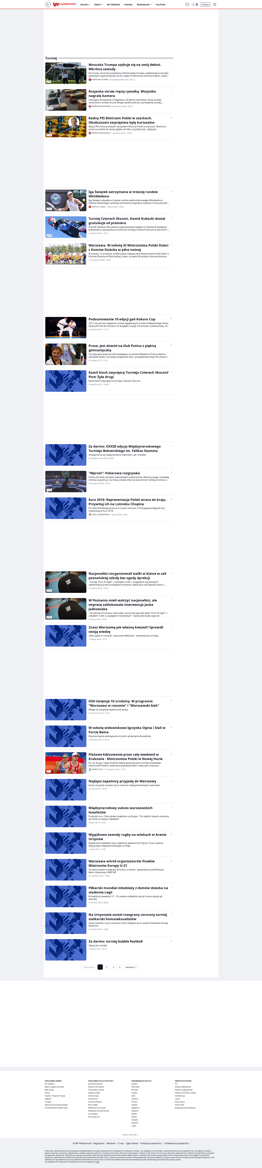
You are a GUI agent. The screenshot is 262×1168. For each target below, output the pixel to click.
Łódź (133, 1096)
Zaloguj (205, 4)
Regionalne (143, 4)
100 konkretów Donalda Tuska (56, 1108)
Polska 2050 (179, 1105)
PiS (176, 1084)
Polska (84, 4)
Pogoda (128, 4)
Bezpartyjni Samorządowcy (185, 1108)
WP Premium (113, 4)
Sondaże (48, 1102)
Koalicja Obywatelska (183, 1087)
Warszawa (135, 1087)
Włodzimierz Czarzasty (96, 1108)
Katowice (135, 1120)
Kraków (134, 1093)
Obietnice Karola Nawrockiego (56, 1105)
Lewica (177, 1099)
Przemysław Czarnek (96, 1090)
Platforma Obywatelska (184, 1090)
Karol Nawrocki (94, 1117)
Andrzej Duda (93, 1096)
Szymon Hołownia (95, 1102)
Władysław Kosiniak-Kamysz (98, 1111)
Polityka (160, 4)
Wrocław (135, 1090)
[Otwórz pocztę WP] (187, 4)
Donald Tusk (92, 1099)
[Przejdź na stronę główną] (48, 6)
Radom (134, 1117)
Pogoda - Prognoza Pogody (55, 1096)
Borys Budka (93, 1105)
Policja (47, 1093)
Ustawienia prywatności (176, 1143)
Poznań (134, 1102)
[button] (195, 4)
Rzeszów (135, 1123)
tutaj (97, 1162)
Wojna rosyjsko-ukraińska (54, 1087)
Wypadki (48, 1099)
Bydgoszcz (136, 1108)
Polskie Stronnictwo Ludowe (185, 1093)
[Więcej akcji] (171, 64)
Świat (97, 4)
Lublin (134, 1126)
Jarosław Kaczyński (95, 1084)
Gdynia (134, 1114)
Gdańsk (134, 1105)
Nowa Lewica (180, 1102)
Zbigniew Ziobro (94, 1093)
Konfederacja (180, 1096)
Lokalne (134, 1084)
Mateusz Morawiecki (96, 1087)
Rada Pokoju (49, 1090)
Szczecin (135, 1099)
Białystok (135, 1111)
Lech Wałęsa (93, 1114)
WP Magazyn (50, 1084)
